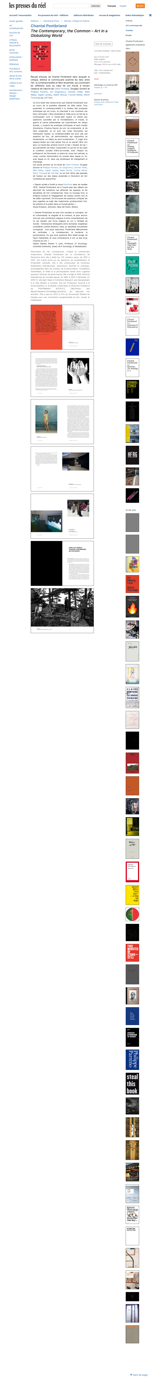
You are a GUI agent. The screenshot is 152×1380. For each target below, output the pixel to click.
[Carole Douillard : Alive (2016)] (133, 126)
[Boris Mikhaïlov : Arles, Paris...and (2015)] (133, 186)
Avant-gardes (16, 21)
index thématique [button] (134, 15)
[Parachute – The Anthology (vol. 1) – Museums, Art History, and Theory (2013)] (133, 367)
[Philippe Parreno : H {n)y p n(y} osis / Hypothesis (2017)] (133, 785)
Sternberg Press (51, 21)
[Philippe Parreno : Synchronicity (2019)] (133, 740)
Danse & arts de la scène (15, 77)
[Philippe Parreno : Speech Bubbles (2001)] (133, 1313)
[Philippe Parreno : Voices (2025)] (133, 564)
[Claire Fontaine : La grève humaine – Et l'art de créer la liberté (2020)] (133, 697)
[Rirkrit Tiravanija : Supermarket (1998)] (133, 1334)
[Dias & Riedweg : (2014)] (133, 285)
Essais (129, 35)
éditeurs (35, 21)
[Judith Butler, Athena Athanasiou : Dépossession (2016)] (133, 872)
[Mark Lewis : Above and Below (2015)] (133, 224)
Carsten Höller (75, 91)
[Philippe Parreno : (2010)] (133, 1059)
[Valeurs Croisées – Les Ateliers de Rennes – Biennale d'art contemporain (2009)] (133, 476)
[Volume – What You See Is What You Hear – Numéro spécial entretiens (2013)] (133, 347)
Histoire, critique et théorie (76, 21)
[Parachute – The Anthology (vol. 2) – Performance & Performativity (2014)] (133, 326)
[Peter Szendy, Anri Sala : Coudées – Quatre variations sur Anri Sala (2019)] (133, 720)
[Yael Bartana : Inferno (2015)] (133, 932)
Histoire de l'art (14, 34)
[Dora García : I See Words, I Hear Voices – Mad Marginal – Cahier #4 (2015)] (133, 169)
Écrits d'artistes (14, 51)
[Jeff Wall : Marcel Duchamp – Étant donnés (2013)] (133, 1016)
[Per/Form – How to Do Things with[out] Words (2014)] (133, 265)
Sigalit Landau (45, 94)
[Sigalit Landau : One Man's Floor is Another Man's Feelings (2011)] (133, 433)
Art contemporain (16, 26)
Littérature (14, 64)
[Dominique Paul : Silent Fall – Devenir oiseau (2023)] (133, 105)
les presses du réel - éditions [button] (53, 15)
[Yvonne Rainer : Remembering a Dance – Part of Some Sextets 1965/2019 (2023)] (133, 629)
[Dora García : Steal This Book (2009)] (133, 1083)
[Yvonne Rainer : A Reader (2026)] (133, 522)
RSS (141, 6)
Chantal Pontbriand (49, 25)
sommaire (98, 94)
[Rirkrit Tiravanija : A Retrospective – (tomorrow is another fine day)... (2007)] (133, 1215)
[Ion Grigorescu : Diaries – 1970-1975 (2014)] (133, 974)
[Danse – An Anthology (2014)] (133, 305)
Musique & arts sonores (15, 70)
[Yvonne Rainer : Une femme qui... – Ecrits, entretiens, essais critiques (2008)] (133, 1193)
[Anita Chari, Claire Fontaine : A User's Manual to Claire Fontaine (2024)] (133, 606)
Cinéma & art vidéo (15, 84)
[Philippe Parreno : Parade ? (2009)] (133, 1127)
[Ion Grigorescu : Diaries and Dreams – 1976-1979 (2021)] (133, 651)
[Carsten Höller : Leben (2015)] (133, 914)
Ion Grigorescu (58, 91)
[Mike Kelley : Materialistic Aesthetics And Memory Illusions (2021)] (133, 674)
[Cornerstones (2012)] (133, 389)
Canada (129, 30)
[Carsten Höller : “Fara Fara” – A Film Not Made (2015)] (133, 895)
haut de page (140, 1374)
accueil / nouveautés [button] (20, 15)
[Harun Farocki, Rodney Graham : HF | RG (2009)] (133, 455)
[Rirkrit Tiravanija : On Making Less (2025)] (133, 584)
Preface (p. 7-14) (100, 87)
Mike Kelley (38, 170)
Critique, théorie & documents (15, 42)
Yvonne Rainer (75, 94)
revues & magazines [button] (109, 15)
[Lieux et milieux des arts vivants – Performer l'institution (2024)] (133, 84)
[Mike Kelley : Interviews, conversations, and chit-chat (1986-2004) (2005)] (133, 1280)
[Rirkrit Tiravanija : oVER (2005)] (133, 1258)
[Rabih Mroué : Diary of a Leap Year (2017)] (133, 848)
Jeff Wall (48, 97)
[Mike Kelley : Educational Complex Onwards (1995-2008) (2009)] (133, 1106)
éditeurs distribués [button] (84, 15)
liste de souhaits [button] (103, 43)
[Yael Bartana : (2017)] (133, 806)
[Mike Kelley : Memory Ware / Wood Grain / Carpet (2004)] (133, 1296)
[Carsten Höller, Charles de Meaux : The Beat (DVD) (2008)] (133, 1172)
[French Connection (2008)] (133, 495)
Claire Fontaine (61, 88)
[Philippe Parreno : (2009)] (133, 1150)
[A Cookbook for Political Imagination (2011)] (133, 411)
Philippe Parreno (39, 91)
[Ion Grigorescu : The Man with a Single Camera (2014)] (133, 996)
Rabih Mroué (60, 94)
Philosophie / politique (15, 58)
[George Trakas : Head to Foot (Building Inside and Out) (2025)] (133, 61)
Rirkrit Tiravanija (40, 173)
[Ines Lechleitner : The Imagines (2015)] (133, 204)
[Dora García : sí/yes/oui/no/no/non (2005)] (133, 1236)
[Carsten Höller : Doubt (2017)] (133, 826)
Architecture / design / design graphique (16, 94)
